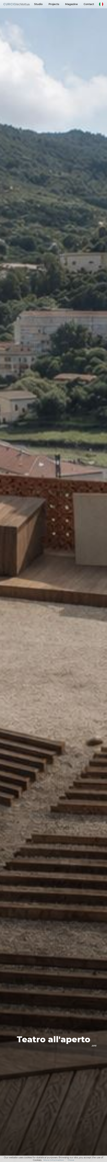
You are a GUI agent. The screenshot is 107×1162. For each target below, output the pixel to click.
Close (71, 1160)
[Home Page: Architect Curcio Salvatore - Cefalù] (16, 4)
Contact (89, 4)
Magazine (71, 4)
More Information (53, 1160)
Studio (38, 4)
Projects (53, 4)
